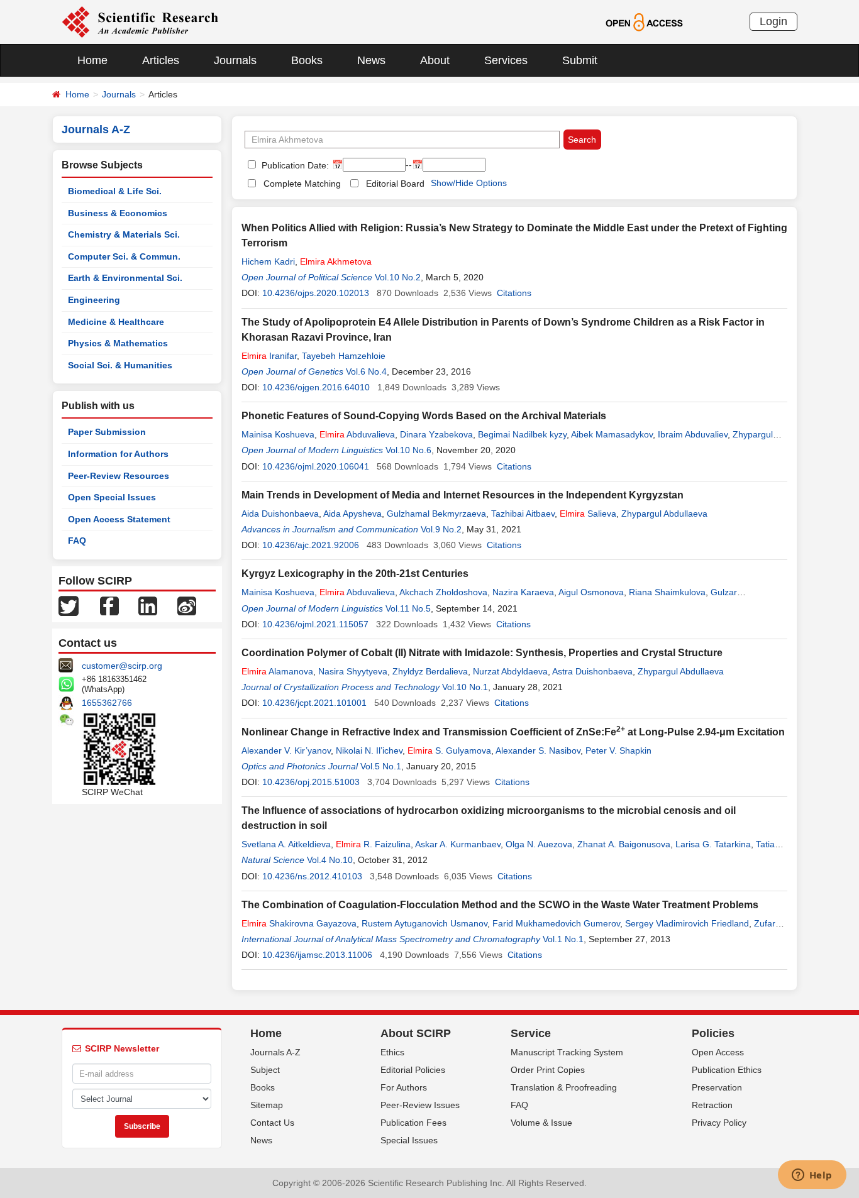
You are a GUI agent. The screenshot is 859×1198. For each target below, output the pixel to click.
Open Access (718, 1052)
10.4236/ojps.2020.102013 (315, 293)
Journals (235, 60)
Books (307, 60)
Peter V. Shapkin (618, 750)
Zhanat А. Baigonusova (623, 844)
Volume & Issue (541, 1123)
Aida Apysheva (352, 513)
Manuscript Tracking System (567, 1052)
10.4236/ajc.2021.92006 (310, 545)
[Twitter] (68, 605)
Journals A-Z (275, 1052)
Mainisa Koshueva (277, 434)
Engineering (94, 300)
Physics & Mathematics (118, 343)
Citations (514, 293)
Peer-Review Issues (420, 1105)
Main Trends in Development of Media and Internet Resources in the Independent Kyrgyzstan (462, 495)
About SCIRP (415, 1033)
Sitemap (266, 1105)
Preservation (717, 1087)
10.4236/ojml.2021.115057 (315, 624)
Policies (713, 1033)
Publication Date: (294, 165)
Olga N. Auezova (539, 844)
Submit (579, 60)
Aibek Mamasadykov (612, 434)
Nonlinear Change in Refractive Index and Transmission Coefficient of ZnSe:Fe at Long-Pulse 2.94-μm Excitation (513, 732)
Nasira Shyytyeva (352, 671)
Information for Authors (118, 454)
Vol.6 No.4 (366, 371)
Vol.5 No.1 (380, 766)
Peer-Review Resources (118, 476)
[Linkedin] (147, 605)
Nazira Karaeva (523, 592)
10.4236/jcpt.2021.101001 (314, 703)
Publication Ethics (727, 1070)
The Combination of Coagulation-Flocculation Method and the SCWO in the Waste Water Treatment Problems (499, 904)
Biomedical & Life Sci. (115, 191)
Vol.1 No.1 (563, 939)
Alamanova (277, 671)
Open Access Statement (119, 519)
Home (92, 60)
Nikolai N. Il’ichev (369, 750)
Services (506, 60)
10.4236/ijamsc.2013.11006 (317, 955)
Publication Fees (413, 1123)
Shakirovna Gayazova (299, 923)
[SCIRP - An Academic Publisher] (140, 21)
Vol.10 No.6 (408, 450)
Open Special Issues (112, 497)
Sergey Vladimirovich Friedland (687, 923)
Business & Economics (117, 213)
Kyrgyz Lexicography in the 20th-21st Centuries (354, 573)
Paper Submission (107, 432)
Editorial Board (395, 184)
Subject (265, 1070)
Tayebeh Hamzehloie (343, 356)
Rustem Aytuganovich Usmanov (424, 923)
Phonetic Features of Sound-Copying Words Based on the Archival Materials (423, 415)
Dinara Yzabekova (436, 434)
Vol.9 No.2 (441, 529)
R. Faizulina (373, 844)
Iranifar (269, 356)
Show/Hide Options (469, 183)
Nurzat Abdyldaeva (510, 671)
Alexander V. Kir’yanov (286, 750)
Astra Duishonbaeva (592, 671)
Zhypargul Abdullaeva (664, 513)
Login (773, 21)
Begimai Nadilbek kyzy (522, 434)
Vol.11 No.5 (408, 608)
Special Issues (409, 1140)
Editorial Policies (412, 1070)
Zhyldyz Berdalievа (430, 671)
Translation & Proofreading (564, 1087)
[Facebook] (109, 605)
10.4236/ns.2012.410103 (312, 876)
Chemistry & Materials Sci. (124, 234)
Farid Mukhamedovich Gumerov (556, 923)
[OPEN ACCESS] (644, 21)
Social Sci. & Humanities (120, 365)
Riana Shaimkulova (667, 592)
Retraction (712, 1105)
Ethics (392, 1052)
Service (531, 1033)
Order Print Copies (548, 1070)
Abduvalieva (357, 434)
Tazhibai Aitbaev (523, 513)
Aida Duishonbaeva (280, 513)
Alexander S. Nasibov (538, 750)
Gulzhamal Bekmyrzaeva (436, 513)
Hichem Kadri (268, 261)
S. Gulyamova (449, 750)
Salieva (588, 513)
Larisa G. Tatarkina (713, 844)
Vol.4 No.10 (330, 860)
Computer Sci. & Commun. (124, 256)
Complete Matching (302, 184)
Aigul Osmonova (591, 592)
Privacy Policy (719, 1123)
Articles (160, 60)
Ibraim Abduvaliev (693, 434)
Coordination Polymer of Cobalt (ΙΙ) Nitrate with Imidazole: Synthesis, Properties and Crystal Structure (482, 652)
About (435, 60)
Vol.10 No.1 (465, 687)
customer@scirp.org (122, 666)
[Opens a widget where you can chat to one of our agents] (811, 1176)
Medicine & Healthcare (116, 322)
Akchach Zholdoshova (443, 592)
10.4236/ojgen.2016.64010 (316, 387)
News (371, 60)
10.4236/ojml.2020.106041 (315, 466)
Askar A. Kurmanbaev (458, 844)
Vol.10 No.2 (398, 277)
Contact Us (272, 1123)
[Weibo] (186, 605)
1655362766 (107, 703)
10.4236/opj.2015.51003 (311, 782)
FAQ (77, 541)
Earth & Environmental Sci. (125, 278)
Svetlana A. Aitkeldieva (286, 844)
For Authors (403, 1087)
